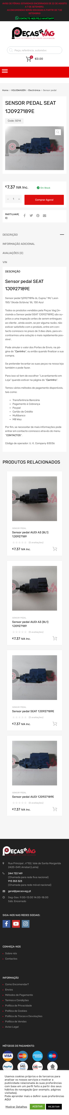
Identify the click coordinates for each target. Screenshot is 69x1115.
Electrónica (34, 90)
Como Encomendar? (17, 984)
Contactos (11, 958)
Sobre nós (11, 953)
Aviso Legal (12, 1026)
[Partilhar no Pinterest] (37, 215)
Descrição (10, 234)
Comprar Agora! (44, 199)
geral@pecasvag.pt (19, 891)
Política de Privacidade (18, 1005)
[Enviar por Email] (44, 215)
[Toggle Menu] (5, 72)
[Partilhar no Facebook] (24, 215)
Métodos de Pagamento (19, 995)
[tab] (34, 234)
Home (5, 90)
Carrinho (20, 351)
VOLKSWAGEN (18, 90)
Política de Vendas (15, 1021)
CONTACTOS (13, 435)
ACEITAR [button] (37, 1106)
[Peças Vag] (35, 38)
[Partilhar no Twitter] (30, 215)
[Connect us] (6, 924)
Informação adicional (19, 244)
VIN (5, 262)
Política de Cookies (16, 1010)
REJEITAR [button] (54, 1106)
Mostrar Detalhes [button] (16, 1106)
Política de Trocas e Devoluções (23, 1016)
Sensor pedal (19, 528)
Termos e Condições (17, 1000)
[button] (58, 132)
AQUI (8, 1099)
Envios (9, 989)
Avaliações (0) (13, 253)
